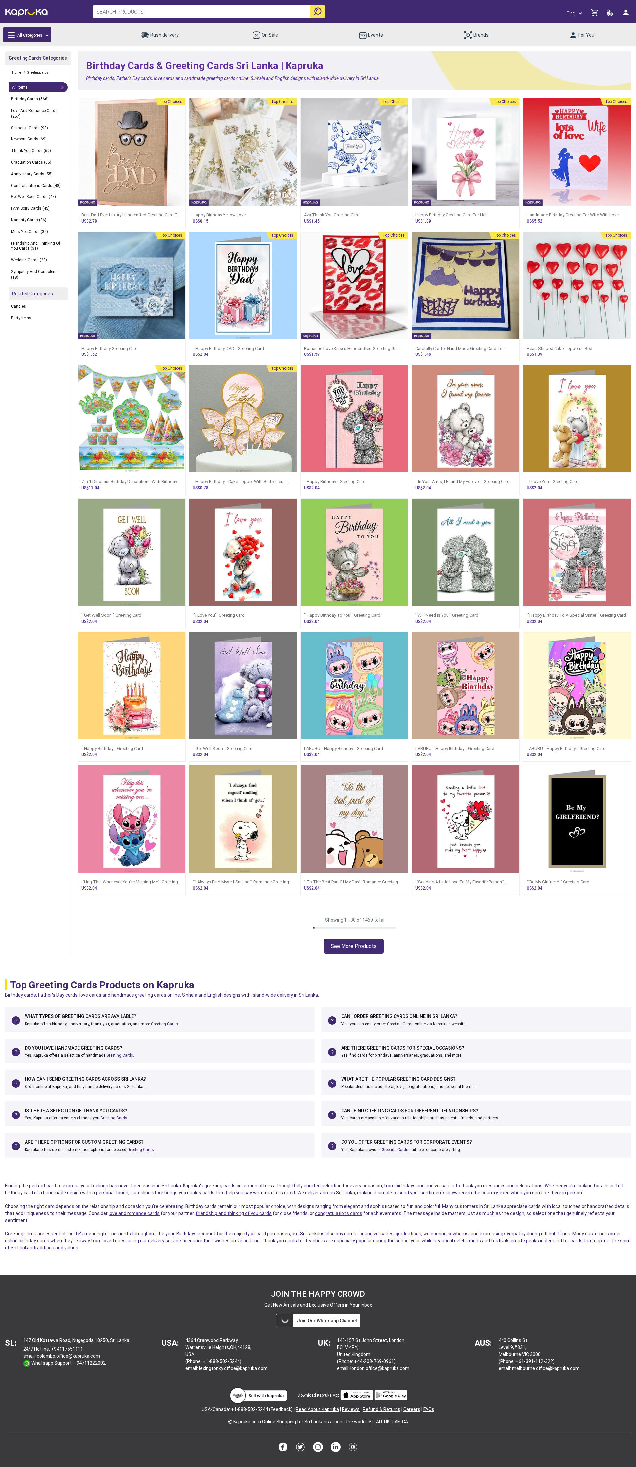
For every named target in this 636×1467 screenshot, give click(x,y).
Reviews (351, 1409)
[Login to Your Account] (626, 15)
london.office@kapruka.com (379, 1368)
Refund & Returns (381, 1409)
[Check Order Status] (610, 14)
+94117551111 (67, 1349)
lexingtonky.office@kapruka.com (233, 1368)
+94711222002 (90, 1363)
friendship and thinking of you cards (234, 1213)
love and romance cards (134, 1213)
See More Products (354, 946)
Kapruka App (328, 1395)
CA (405, 1421)
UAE (396, 1421)
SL (371, 1421)
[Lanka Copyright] (230, 1421)
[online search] (317, 11)
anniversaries (379, 1233)
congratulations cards (338, 1213)
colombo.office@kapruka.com (68, 1356)
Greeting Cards (164, 1024)
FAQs (428, 1409)
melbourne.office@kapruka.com (546, 1368)
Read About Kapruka (317, 1409)
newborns (458, 1233)
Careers (411, 1409)
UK (387, 1421)
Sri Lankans (316, 1421)
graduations (408, 1233)
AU (379, 1421)
